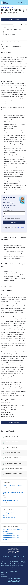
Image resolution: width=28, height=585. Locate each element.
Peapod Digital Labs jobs (9, 517)
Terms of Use (3, 570)
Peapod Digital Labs (7, 7)
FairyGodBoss (4, 576)
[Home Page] (5, 3)
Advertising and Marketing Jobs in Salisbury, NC (12, 538)
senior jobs (6, 515)
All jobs (5, 520)
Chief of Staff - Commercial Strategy (12, 485)
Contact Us (3, 574)
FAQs (2, 561)
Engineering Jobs (13, 565)
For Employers (21, 559)
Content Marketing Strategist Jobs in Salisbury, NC (12, 530)
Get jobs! (14, 222)
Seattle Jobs (12, 563)
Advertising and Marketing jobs (11, 513)
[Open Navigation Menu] (25, 2)
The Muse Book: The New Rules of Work (22, 562)
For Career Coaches (20, 566)
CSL (4, 495)
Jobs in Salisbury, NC (8, 533)
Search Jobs (3, 563)
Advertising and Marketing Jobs (11, 535)
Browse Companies (5, 565)
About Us (3, 559)
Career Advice (4, 567)
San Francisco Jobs (14, 561)
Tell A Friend (21, 569)
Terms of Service (20, 227)
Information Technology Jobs (13, 570)
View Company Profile (9, 37)
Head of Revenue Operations (10, 500)
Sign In (20, 2)
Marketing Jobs (13, 567)
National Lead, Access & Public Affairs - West (13, 492)
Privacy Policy (6, 228)
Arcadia (5, 487)
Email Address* (8, 210)
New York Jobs (13, 559)
